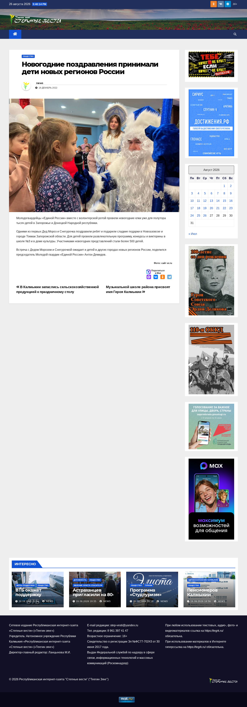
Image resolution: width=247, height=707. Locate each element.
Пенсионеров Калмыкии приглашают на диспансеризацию (208, 596)
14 (218, 200)
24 (192, 215)
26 (204, 215)
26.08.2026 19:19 (143, 601)
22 (224, 208)
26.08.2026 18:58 (201, 601)
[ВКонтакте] (155, 277)
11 (198, 200)
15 (224, 200)
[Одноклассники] (162, 277)
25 (198, 215)
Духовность (80, 580)
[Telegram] (169, 277)
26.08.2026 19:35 (86, 601)
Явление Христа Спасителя (88, 585)
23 (231, 208)
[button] (235, 34)
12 (204, 200)
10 (192, 200)
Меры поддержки (25, 585)
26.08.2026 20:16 (29, 601)
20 (211, 208)
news (39, 83)
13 (211, 200)
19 (204, 208)
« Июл (193, 233)
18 (198, 208)
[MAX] (149, 277)
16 (231, 200)
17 (192, 208)
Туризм (148, 585)
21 (218, 208)
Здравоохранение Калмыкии (203, 580)
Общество (28, 56)
